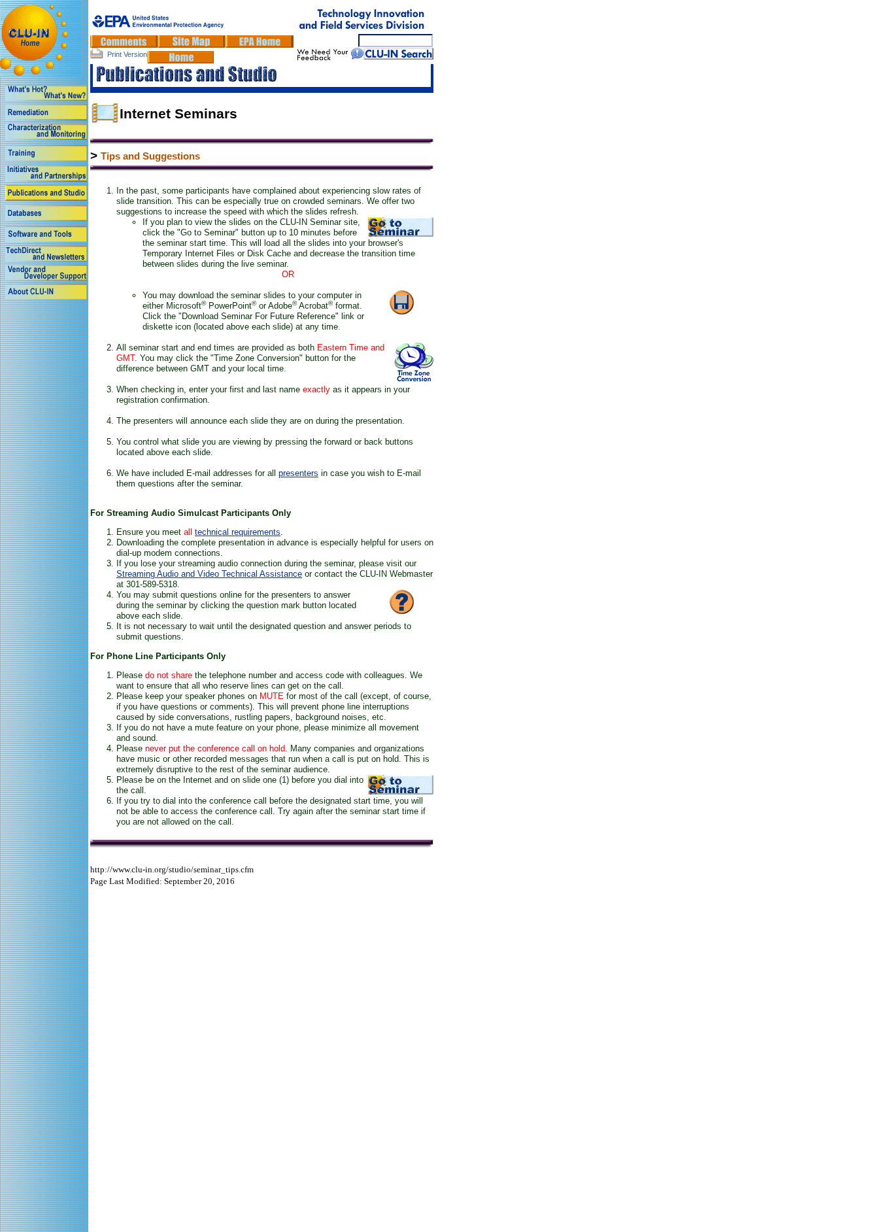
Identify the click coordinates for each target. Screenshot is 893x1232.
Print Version (127, 54)
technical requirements (237, 532)
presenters (298, 473)
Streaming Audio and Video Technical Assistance (209, 574)
